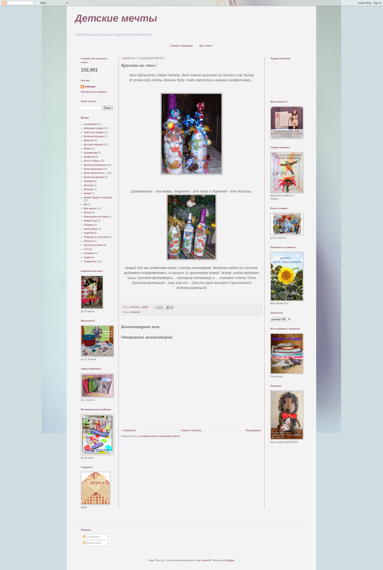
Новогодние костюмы (96, 216)
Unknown (90, 86)
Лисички (88, 185)
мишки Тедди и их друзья (98, 197)
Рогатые (88, 241)
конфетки (89, 156)
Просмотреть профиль (94, 91)
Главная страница (181, 46)
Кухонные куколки (94, 177)
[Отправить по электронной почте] (157, 307)
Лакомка (88, 181)
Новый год (90, 220)
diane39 (206, 560)
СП (85, 249)
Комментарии (93, 543)
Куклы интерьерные (95, 165)
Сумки (87, 257)
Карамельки (90, 152)
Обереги (88, 224)
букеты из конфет (94, 132)
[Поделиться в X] (164, 307)
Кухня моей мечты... (95, 173)
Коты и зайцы (91, 160)
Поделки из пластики (96, 237)
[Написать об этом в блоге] (161, 307)
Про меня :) (206, 46)
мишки (87, 193)
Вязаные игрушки (94, 136)
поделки (88, 232)
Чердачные (90, 261)
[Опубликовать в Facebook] (168, 307)
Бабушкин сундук (93, 128)
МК (85, 204)
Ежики (87, 148)
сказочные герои (93, 245)
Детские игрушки (93, 144)
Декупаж (136, 312)
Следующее (129, 430)
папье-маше (91, 228)
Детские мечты (116, 18)
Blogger (230, 560)
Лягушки (88, 189)
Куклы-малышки (93, 169)
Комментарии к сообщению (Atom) (160, 436)
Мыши (87, 212)
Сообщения (92, 536)
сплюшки (89, 253)
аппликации (90, 124)
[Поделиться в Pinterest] (172, 307)
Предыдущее (253, 430)
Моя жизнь (90, 208)
